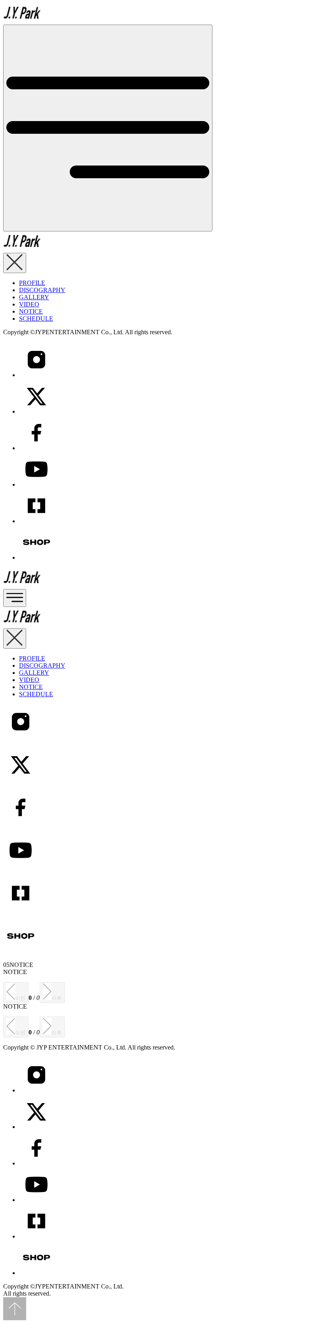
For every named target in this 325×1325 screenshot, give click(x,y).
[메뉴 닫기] (14, 263)
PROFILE (32, 282)
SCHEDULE (36, 318)
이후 (57, 998)
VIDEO (29, 304)
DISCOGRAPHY (42, 290)
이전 (20, 998)
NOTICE (31, 311)
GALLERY (34, 297)
